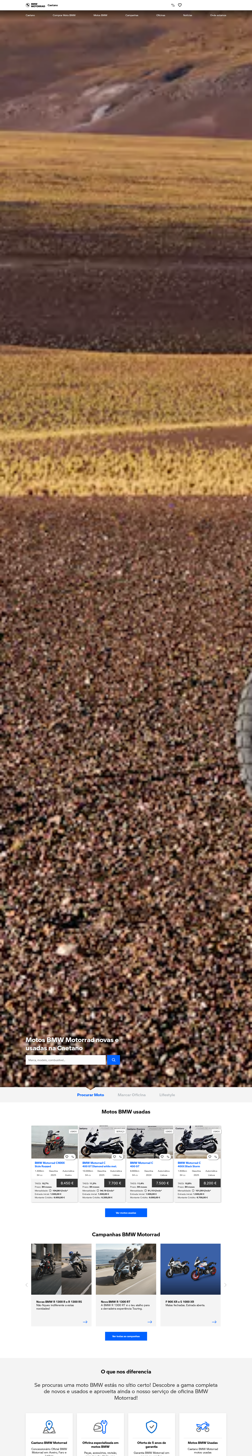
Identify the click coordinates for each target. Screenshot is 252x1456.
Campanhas (131, 15)
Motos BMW (100, 15)
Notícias (187, 15)
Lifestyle (167, 1094)
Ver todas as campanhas (126, 1336)
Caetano (30, 15)
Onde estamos (218, 15)
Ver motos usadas (126, 1213)
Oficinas (160, 15)
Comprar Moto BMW (64, 15)
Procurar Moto (90, 1094)
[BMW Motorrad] (35, 5)
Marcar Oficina (132, 1094)
